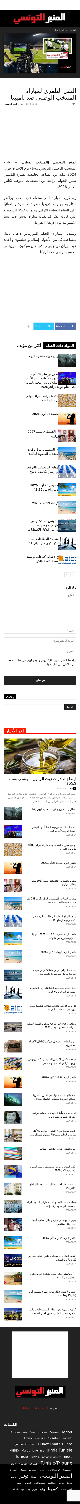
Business (54, 1432)
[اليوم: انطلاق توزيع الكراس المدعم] (13, 1153)
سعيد (69, 1482)
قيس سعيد (66, 1489)
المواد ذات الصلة (60, 345)
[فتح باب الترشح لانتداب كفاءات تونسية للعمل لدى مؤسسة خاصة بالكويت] (67, 560)
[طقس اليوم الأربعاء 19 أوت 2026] (67, 507)
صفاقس (52, 1482)
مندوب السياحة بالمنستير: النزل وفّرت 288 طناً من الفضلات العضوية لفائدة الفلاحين (51, 454)
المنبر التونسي (11, 104)
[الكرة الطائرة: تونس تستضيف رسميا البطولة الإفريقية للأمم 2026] (13, 1171)
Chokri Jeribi (54, 1438)
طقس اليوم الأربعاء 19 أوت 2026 (54, 503)
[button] (75, 5)
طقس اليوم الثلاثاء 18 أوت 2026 (59, 1077)
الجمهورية (67, 1469)
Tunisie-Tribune (56, 1463)
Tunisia (35, 1457)
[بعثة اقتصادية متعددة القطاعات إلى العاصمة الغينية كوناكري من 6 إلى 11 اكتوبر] (67, 543)
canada (67, 1438)
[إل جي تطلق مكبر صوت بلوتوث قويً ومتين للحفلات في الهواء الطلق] (13, 1278)
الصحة (42, 1469)
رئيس (13, 1476)
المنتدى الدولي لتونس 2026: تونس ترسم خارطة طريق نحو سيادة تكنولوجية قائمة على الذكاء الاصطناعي (51, 525)
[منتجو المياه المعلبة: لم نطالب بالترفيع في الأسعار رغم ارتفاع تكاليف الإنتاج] (67, 471)
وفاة (28, 1489)
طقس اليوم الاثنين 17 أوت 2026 (59, 1238)
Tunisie (21, 1456)
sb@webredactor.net (35, 1408)
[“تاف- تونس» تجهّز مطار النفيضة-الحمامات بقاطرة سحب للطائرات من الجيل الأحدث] (13, 1314)
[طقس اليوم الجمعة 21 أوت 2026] (67, 418)
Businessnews (38, 1432)
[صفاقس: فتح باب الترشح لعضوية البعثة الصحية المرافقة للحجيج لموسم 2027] (13, 1027)
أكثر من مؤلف (29, 345)
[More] (28, 326)
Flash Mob (40, 1438)
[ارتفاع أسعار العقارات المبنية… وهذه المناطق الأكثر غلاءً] (13, 1189)
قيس (19, 1482)
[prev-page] (72, 574)
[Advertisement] (40, 1354)
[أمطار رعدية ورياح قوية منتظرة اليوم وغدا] (67, 360)
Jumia (19, 1444)
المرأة (13, 1469)
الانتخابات (33, 1463)
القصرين (33, 1469)
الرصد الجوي (54, 1469)
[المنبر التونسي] (40, 19)
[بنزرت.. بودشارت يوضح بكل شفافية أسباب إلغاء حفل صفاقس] (13, 1224)
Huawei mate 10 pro (55, 1444)
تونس (23, 1476)
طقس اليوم (40, 1482)
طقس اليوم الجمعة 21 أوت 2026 (54, 414)
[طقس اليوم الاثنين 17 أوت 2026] (13, 1242)
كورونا (53, 1489)
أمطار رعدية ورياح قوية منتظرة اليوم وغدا (54, 809)
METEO (14, 1450)
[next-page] (66, 574)
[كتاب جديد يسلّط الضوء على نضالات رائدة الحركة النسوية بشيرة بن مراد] (13, 1117)
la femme (38, 1450)
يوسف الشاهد (18, 1489)
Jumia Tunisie (59, 1450)
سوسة (61, 1482)
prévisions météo (51, 1457)
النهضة (34, 1476)
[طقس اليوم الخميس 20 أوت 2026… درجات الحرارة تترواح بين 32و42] (67, 489)
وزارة (42, 1489)
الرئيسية (72, 30)
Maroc (26, 1450)
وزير (35, 1489)
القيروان (23, 1469)
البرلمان (23, 1463)
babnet (67, 1432)
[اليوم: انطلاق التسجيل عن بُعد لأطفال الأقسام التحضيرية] (13, 1046)
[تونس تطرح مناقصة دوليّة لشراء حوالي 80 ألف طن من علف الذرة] (67, 400)
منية (71, 788)
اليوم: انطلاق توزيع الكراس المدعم (58, 1148)
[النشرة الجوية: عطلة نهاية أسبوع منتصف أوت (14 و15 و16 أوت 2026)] (13, 1296)
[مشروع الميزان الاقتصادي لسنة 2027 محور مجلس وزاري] (67, 436)
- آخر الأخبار (59, 30)
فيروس (27, 1482)
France (28, 1438)
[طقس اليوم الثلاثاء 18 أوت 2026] (13, 1081)
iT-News (30, 1444)
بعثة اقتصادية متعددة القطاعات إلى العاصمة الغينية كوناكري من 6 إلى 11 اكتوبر (52, 543)
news (68, 1457)
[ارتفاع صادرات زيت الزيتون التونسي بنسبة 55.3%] (40, 756)
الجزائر (13, 1463)
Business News (18, 1432)
